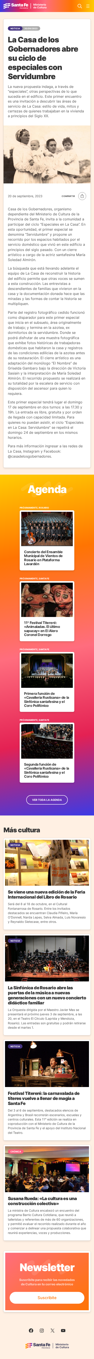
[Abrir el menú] (88, 6)
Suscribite (47, 1297)
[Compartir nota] (74, 196)
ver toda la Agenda (47, 799)
